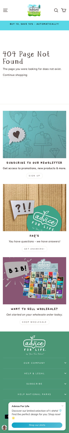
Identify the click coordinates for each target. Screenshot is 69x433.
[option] (34, 24)
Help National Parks (34, 394)
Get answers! (34, 249)
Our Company (34, 363)
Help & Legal (34, 373)
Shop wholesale (34, 322)
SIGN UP (34, 176)
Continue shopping (15, 74)
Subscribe (34, 383)
